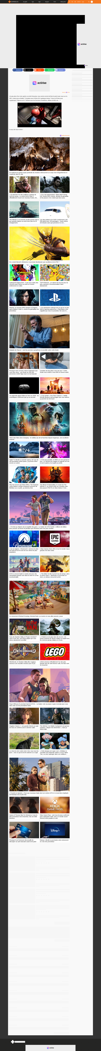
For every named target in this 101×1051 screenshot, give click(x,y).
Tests (54, 1)
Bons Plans (63, 1)
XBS (75, 1)
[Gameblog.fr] (13, 1)
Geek (39, 1)
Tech (33, 1)
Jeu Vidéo (25, 1)
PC (69, 1)
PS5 (72, 1)
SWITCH (79, 1)
